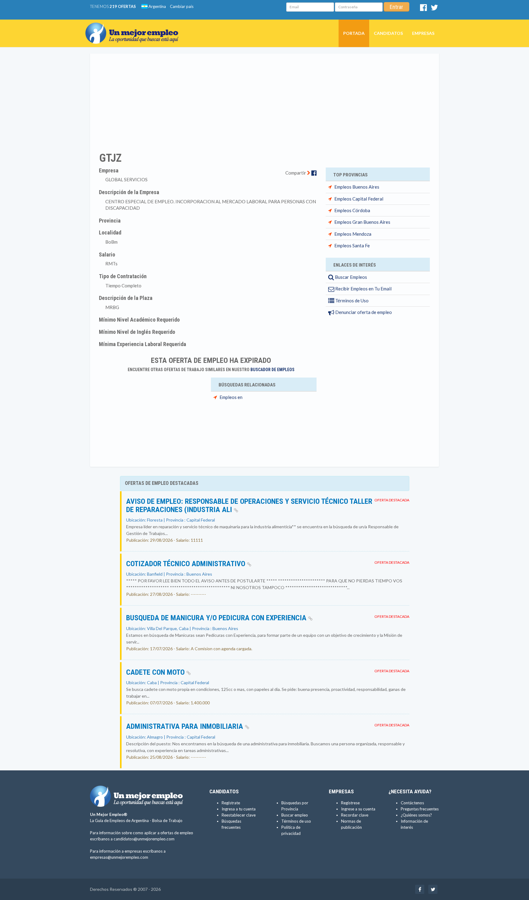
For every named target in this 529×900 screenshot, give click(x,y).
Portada (354, 33)
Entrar (396, 7)
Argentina (157, 6)
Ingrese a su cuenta (358, 808)
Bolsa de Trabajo (167, 820)
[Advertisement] (264, 99)
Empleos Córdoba (352, 210)
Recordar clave (354, 815)
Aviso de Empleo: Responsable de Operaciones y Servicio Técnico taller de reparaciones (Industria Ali (249, 505)
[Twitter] (434, 8)
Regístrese (350, 802)
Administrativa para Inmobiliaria (185, 726)
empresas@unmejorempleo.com (119, 857)
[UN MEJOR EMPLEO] (134, 27)
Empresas (423, 33)
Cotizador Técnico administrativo (186, 563)
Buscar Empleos (350, 277)
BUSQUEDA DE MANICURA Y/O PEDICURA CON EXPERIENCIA (217, 618)
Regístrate (231, 802)
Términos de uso (296, 821)
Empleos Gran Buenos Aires (362, 222)
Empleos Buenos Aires (356, 187)
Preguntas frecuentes (420, 808)
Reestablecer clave (239, 815)
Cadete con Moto (156, 672)
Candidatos (388, 33)
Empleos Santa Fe (352, 245)
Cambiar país (181, 6)
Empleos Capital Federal (358, 198)
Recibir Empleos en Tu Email (363, 288)
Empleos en (230, 397)
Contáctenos (412, 802)
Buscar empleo (294, 815)
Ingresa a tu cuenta (239, 808)
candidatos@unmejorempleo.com (144, 838)
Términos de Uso (351, 300)
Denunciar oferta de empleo (363, 312)
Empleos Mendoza (352, 234)
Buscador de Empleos (272, 369)
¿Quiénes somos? (416, 815)
